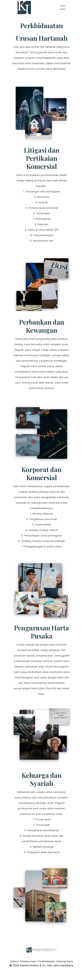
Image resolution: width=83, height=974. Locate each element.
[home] (24, 7)
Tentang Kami (28, 961)
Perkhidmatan (46, 961)
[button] (62, 7)
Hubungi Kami (64, 961)
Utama (14, 961)
